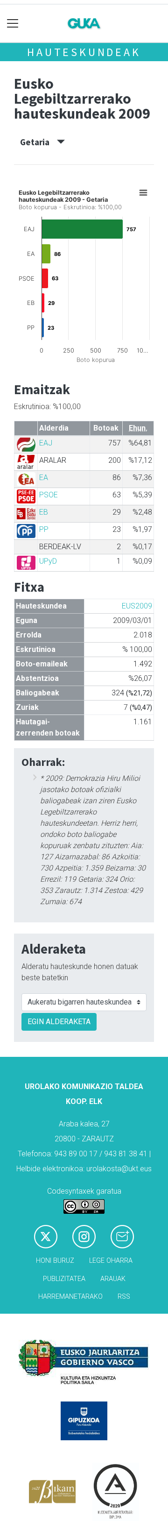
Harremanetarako (70, 1297)
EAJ (45, 443)
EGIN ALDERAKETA (59, 1021)
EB (43, 512)
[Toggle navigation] (13, 23)
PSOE (48, 494)
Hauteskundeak (83, 52)
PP (44, 529)
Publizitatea (64, 1279)
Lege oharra (111, 1261)
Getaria (38, 142)
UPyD (48, 561)
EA (43, 477)
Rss (124, 1297)
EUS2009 (137, 606)
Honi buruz (55, 1261)
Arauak (113, 1279)
